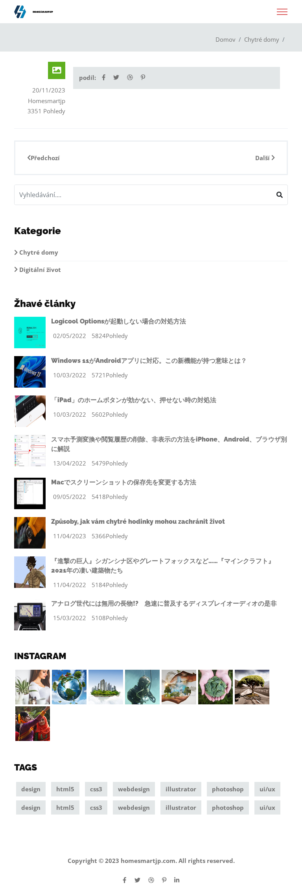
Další (263, 158)
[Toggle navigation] (282, 9)
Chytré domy (261, 39)
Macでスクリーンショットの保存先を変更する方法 (123, 482)
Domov (225, 39)
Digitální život (39, 269)
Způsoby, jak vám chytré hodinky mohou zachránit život (138, 521)
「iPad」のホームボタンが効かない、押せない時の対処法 (133, 400)
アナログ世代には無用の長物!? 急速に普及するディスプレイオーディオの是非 (164, 603)
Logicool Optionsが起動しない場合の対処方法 (118, 321)
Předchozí (45, 158)
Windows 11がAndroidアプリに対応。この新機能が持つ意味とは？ (149, 360)
